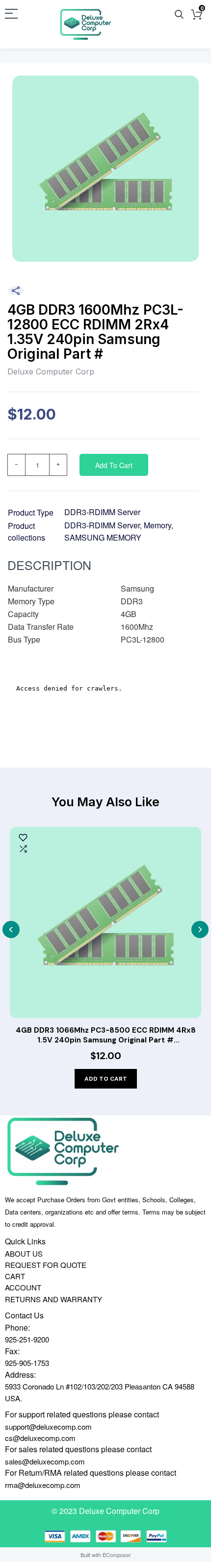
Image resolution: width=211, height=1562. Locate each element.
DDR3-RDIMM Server (102, 512)
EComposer (117, 1555)
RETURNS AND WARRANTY (53, 1299)
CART (15, 1276)
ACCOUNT (23, 1287)
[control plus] (58, 465)
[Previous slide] (11, 929)
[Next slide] (200, 929)
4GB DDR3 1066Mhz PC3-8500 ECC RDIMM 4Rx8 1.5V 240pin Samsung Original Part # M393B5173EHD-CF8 (106, 1035)
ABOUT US (24, 1253)
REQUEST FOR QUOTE (45, 1265)
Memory (157, 525)
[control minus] (16, 465)
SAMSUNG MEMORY (102, 537)
